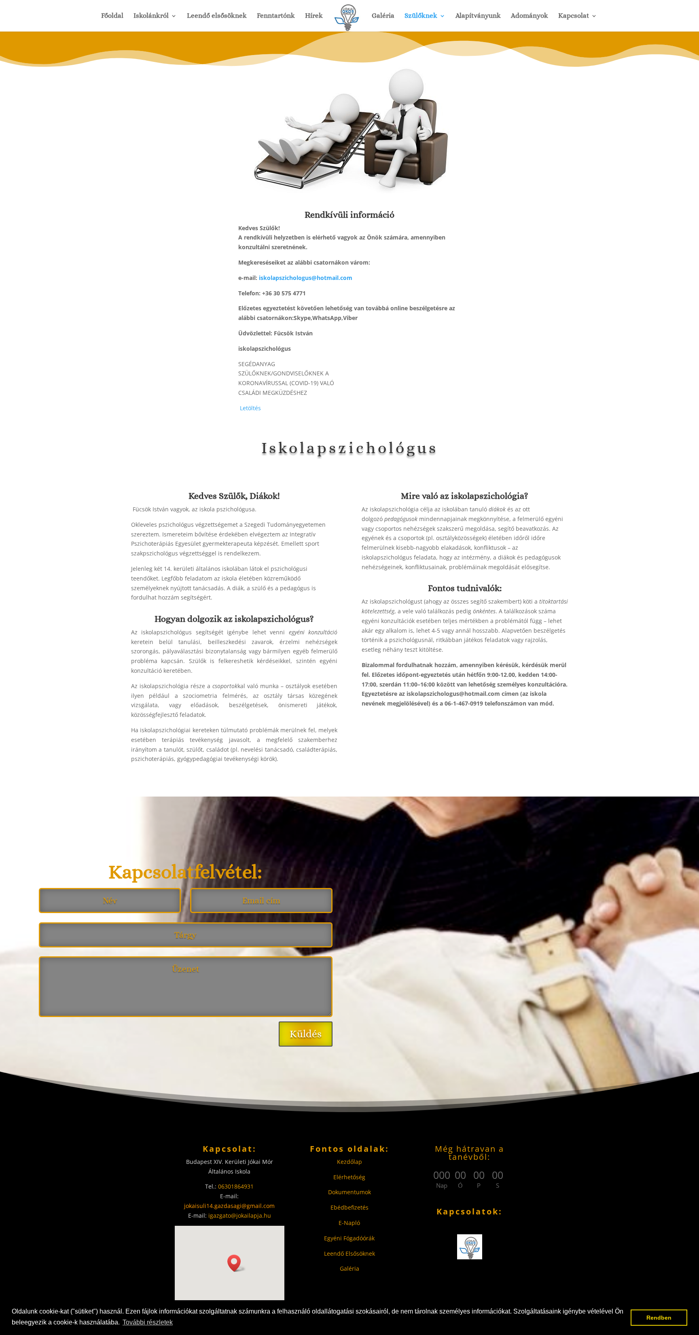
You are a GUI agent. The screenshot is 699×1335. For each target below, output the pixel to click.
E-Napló (349, 1223)
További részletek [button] (148, 1322)
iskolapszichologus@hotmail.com (305, 278)
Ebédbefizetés (349, 1207)
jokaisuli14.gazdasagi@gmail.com (229, 1206)
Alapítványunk (478, 16)
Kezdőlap (349, 1161)
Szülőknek (421, 16)
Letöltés (250, 408)
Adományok (529, 16)
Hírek (314, 16)
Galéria (383, 16)
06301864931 (236, 1186)
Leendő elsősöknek (217, 16)
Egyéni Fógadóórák (349, 1238)
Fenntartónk (276, 16)
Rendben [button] (658, 1317)
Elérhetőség (349, 1177)
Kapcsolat (573, 16)
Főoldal (112, 16)
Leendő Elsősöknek (349, 1253)
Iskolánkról (151, 16)
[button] (236, 1263)
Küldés (306, 1034)
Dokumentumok (349, 1192)
